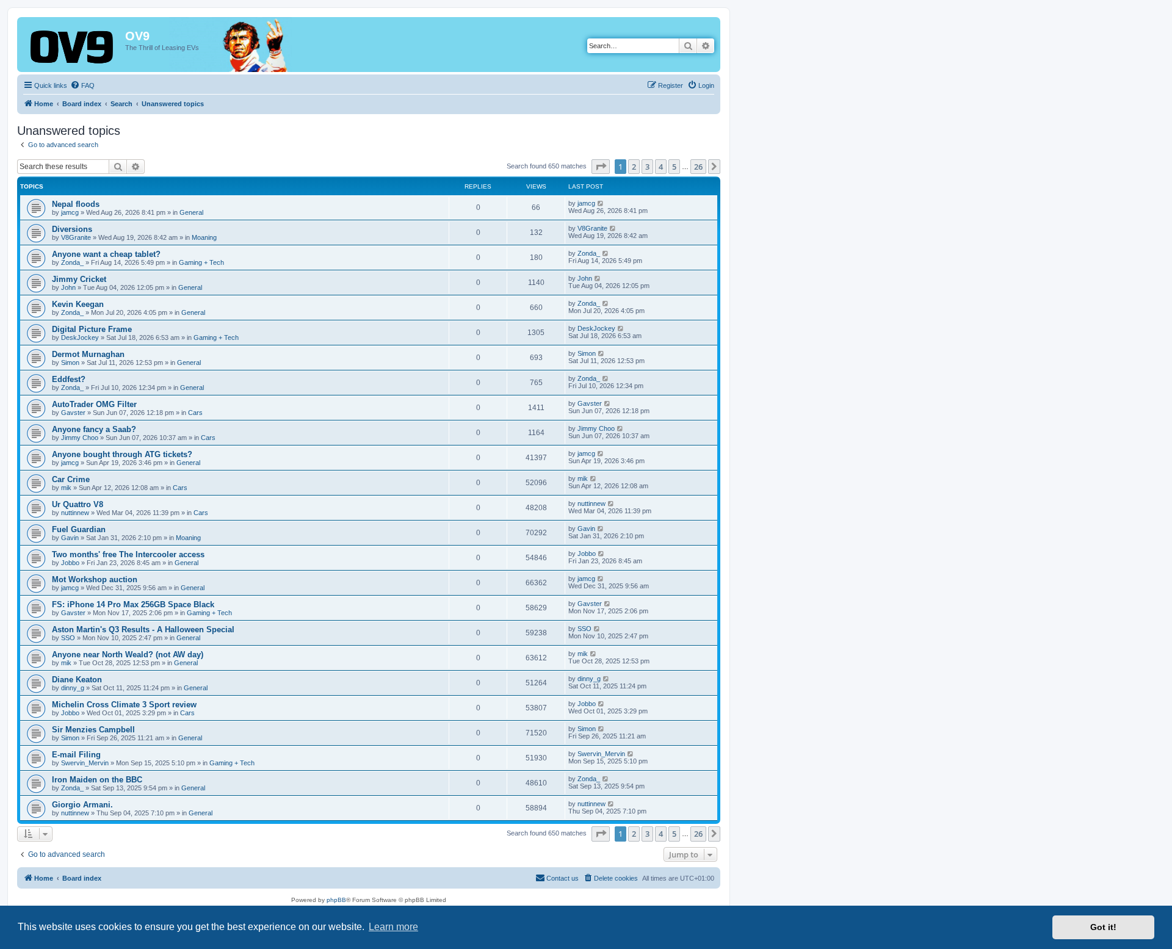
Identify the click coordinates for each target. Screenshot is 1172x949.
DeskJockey (80, 337)
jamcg (70, 212)
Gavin (70, 537)
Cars (195, 412)
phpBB (336, 900)
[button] (600, 166)
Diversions (72, 229)
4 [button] (661, 166)
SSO (68, 637)
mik (66, 487)
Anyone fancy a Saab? (94, 429)
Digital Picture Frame (92, 329)
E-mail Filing (76, 754)
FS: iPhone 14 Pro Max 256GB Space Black (133, 604)
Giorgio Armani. (82, 804)
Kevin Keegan (78, 304)
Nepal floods (75, 204)
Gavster (73, 412)
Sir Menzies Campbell (93, 729)
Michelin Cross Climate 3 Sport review (124, 704)
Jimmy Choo (79, 437)
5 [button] (674, 166)
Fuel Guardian (79, 529)
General (191, 212)
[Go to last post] (601, 203)
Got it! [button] (1103, 927)
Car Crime (71, 479)
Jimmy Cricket (79, 279)
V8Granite (76, 237)
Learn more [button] (393, 927)
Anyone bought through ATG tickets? (122, 454)
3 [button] (647, 166)
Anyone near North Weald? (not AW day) (127, 654)
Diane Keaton (77, 679)
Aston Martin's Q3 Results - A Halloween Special (143, 629)
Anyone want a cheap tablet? (106, 254)
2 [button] (634, 166)
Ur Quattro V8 (77, 504)
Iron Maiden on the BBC (97, 779)
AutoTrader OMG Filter (94, 404)
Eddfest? (68, 379)
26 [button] (698, 166)
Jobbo (70, 562)
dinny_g (72, 687)
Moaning (204, 237)
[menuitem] (82, 85)
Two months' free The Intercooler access (128, 554)
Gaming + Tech (201, 262)
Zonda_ (72, 262)
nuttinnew (75, 512)
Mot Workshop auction (94, 579)
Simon (70, 362)
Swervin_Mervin (85, 763)
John (68, 287)
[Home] (72, 48)
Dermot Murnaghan (88, 354)
